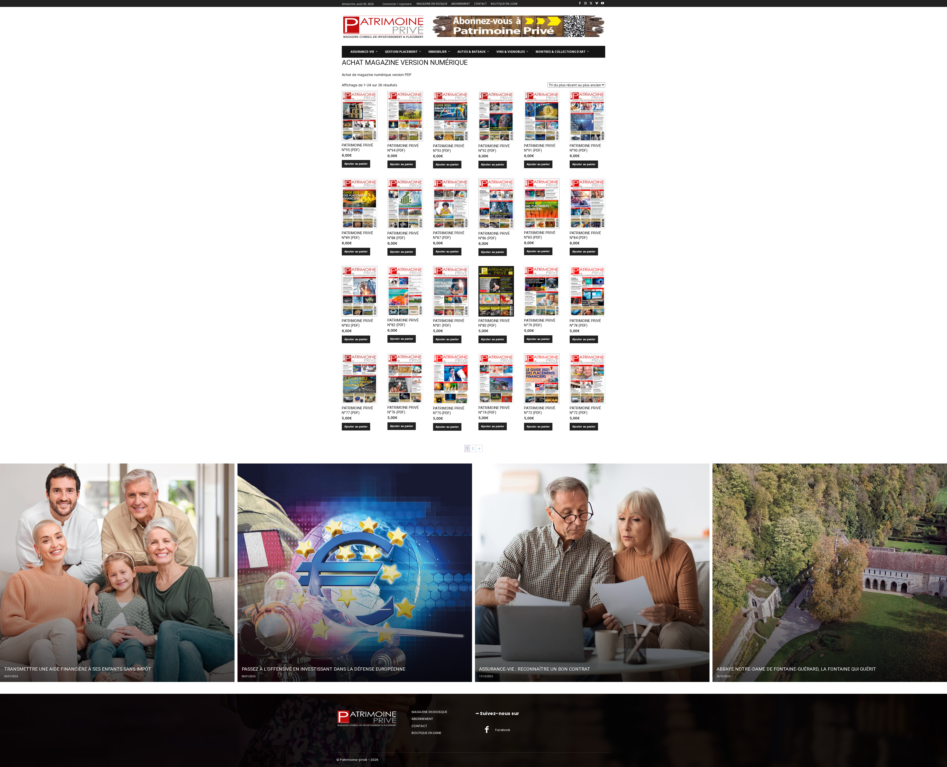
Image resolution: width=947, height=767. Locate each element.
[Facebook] (580, 3)
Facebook (502, 730)
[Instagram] (585, 3)
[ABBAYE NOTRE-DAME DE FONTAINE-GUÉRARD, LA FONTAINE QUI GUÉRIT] (829, 573)
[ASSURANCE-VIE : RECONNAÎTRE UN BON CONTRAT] (592, 573)
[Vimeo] (597, 3)
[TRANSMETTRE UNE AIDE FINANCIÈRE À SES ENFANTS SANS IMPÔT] (117, 573)
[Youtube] (602, 3)
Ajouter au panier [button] (356, 163)
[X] (591, 3)
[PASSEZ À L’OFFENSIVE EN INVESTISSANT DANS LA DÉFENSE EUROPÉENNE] (354, 573)
